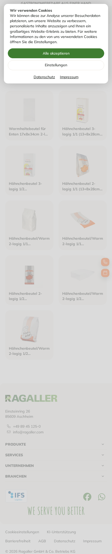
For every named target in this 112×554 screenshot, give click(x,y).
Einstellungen (56, 65)
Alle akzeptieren (56, 53)
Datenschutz (44, 77)
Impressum (69, 77)
